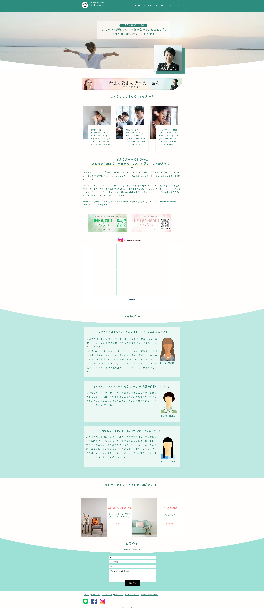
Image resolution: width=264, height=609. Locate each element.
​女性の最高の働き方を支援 (96, 2)
